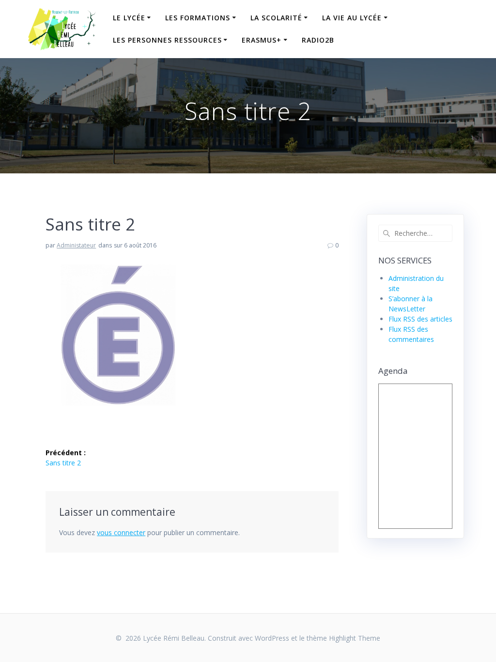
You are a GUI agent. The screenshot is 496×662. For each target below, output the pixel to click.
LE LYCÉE (129, 17)
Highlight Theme (354, 638)
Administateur (76, 245)
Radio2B (318, 40)
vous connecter (121, 532)
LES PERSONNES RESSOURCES (167, 40)
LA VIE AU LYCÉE (352, 17)
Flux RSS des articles (420, 318)
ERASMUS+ (261, 40)
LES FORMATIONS (197, 17)
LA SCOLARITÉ (276, 17)
